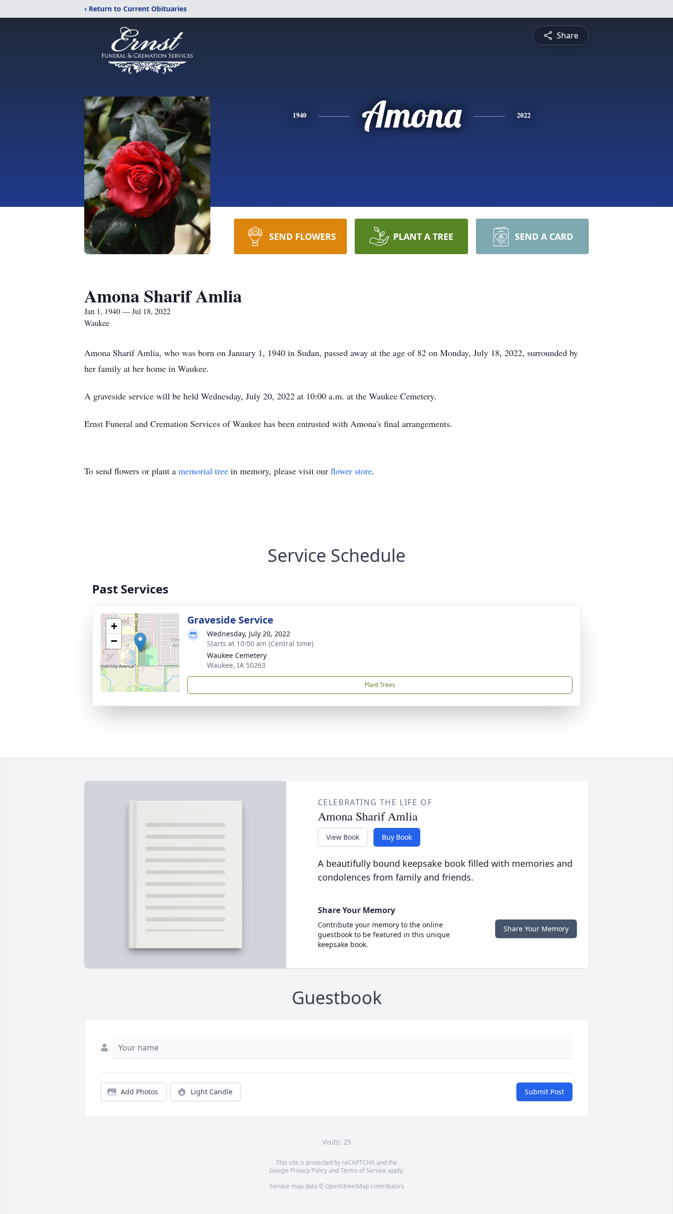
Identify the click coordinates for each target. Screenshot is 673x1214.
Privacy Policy (308, 1170)
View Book (342, 837)
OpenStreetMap (347, 1186)
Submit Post (544, 1091)
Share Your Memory (536, 928)
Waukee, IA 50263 (236, 665)
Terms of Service (363, 1170)
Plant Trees (380, 685)
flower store (351, 471)
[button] (140, 642)
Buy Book (397, 837)
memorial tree (203, 471)
